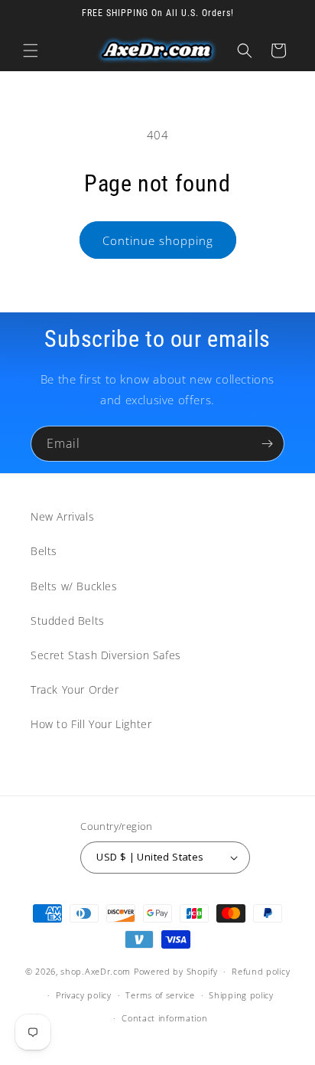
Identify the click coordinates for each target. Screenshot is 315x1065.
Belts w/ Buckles (74, 586)
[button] (30, 50)
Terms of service (159, 995)
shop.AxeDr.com (95, 971)
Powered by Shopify (176, 971)
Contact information (164, 1018)
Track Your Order (75, 689)
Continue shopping (157, 240)
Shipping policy (241, 995)
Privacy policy (84, 995)
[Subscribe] (267, 444)
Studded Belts (68, 620)
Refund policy (261, 971)
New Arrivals (62, 516)
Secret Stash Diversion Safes (106, 655)
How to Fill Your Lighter (91, 724)
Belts (44, 551)
